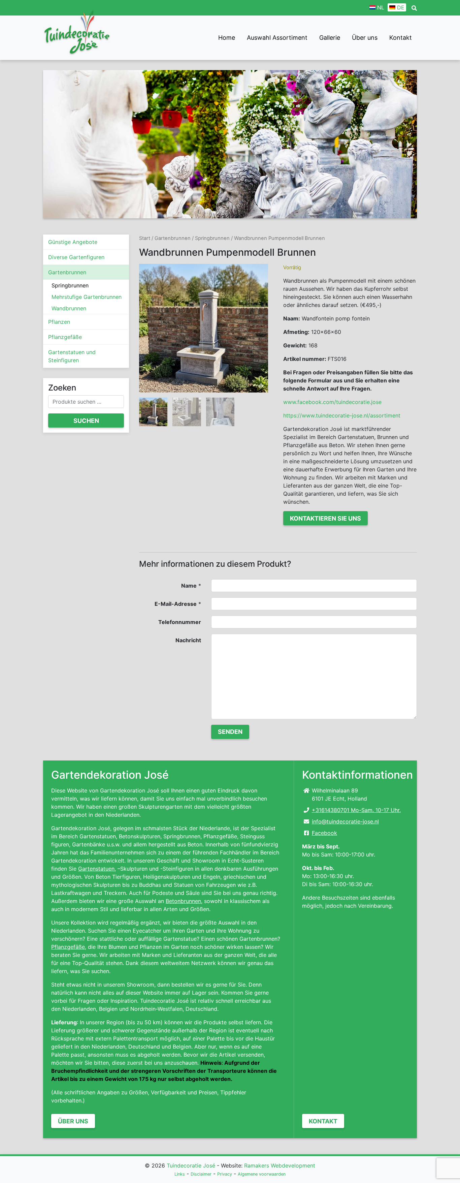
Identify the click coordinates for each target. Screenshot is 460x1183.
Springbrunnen (70, 285)
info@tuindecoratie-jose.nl (345, 821)
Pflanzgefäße (65, 337)
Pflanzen (59, 321)
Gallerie (329, 37)
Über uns (364, 37)
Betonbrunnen (183, 901)
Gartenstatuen (96, 868)
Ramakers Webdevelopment (279, 1165)
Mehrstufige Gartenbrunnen (87, 296)
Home (226, 37)
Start (144, 238)
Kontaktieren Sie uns (325, 518)
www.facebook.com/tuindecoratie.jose (332, 402)
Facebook (324, 833)
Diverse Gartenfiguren (76, 257)
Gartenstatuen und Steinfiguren (72, 356)
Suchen (86, 420)
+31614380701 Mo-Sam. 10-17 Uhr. (356, 810)
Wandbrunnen (69, 308)
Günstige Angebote (72, 242)
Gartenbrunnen (67, 272)
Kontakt (400, 37)
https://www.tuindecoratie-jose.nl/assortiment (341, 415)
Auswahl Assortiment (277, 37)
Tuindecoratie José (191, 1165)
